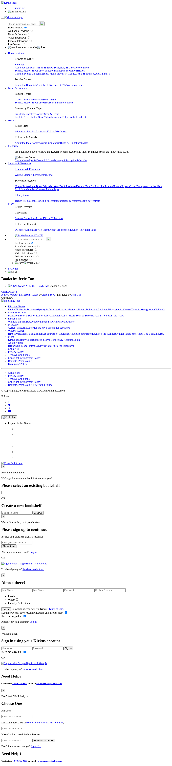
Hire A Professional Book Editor (32, 186)
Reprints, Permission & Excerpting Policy (20, 362)
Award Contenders (50, 142)
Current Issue (22, 160)
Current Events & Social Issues (31, 73)
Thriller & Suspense (45, 67)
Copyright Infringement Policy (24, 358)
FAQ (37, 345)
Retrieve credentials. (33, 569)
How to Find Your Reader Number (44, 722)
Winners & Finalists (25, 131)
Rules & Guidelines (70, 142)
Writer (11, 599)
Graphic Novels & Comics (62, 73)
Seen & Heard (51, 114)
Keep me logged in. (12, 616)
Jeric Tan (76, 294)
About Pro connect (59, 229)
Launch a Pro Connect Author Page (111, 333)
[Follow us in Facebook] (9, 402)
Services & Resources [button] (19, 163)
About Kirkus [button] (15, 342)
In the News (37, 117)
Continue (38, 513)
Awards (40, 114)
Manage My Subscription (46, 327)
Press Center (46, 345)
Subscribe (82, 160)
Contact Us (14, 372)
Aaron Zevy (49, 294)
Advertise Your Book (81, 333)
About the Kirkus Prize (48, 131)
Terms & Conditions (19, 354)
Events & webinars (90, 200)
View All (19, 64)
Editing (26, 174)
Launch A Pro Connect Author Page (40, 189)
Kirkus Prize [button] (14, 318)
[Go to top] (9, 417)
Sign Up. (36, 746)
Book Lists (25, 315)
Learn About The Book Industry (147, 333)
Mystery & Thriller (53, 102)
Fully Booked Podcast (74, 117)
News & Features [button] (17, 88)
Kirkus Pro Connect (48, 339)
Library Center (22, 195)
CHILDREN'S (9, 291)
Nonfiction (48, 70)
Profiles (19, 114)
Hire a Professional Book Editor (25, 333)
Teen (45, 99)
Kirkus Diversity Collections (23, 339)
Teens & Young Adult (87, 73)
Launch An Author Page (83, 229)
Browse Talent (41, 229)
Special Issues (36, 160)
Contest (31, 345)
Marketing (47, 174)
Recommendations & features (64, 200)
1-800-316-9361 (19, 683)
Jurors (63, 131)
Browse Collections (25, 218)
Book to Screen (23, 117)
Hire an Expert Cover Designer (129, 186)
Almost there (9, 546)
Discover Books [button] (16, 306)
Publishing (36, 174)
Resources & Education (27, 169)
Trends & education (25, 200)
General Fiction (23, 99)
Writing (19, 174)
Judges (84, 142)
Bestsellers (20, 85)
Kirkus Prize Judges (64, 321)
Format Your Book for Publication (95, 186)
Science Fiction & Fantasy (29, 70)
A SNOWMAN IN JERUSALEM (20, 294)
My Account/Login (69, 339)
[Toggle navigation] (2, 18)
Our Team (21, 345)
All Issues (49, 160)
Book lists (31, 85)
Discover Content (24, 229)
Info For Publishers (63, 345)
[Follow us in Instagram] (9, 408)
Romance (84, 67)
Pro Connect (15, 44)
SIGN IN (20, 8)
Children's (104, 73)
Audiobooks (21, 67)
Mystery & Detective (67, 67)
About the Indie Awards (27, 142)
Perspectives (29, 114)
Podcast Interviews (18, 41)
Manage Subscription (65, 160)
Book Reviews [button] (16, 53)
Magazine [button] (13, 146)
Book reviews (16, 27)
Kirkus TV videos (101, 315)
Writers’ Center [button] (16, 330)
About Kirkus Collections (49, 218)
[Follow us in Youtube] (9, 411)
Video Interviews (17, 37)
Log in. (33, 552)
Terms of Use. (56, 609)
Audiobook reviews (19, 30)
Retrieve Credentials (43, 740)
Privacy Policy (16, 351)
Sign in (6, 609)
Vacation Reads (76, 85)
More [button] (11, 203)
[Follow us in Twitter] (9, 405)
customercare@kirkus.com (49, 683)
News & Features (17, 34)
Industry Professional (19, 603)
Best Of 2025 (60, 85)
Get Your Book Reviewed (63, 186)
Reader (12, 596)
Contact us (13, 348)
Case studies (42, 200)
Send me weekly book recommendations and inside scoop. (32, 612)
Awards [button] (12, 120)
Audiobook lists (45, 85)
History (81, 70)
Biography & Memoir (65, 70)
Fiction (31, 67)
